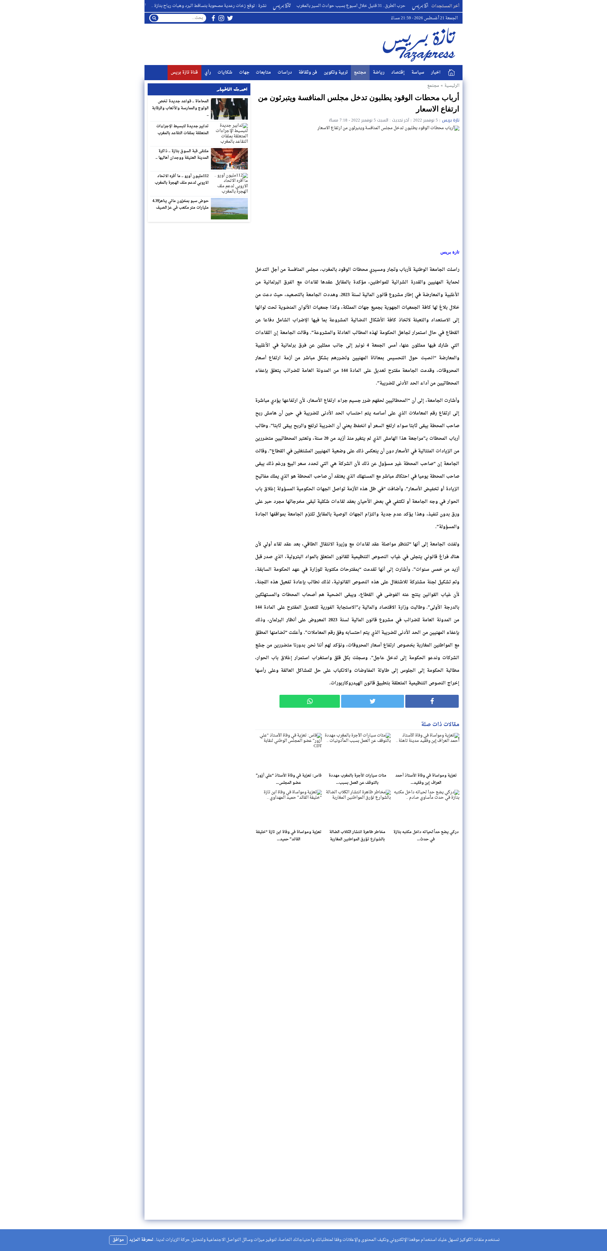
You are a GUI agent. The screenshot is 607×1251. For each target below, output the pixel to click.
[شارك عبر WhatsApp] (309, 701)
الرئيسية (451, 72)
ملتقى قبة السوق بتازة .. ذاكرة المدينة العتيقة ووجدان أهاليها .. (182, 155)
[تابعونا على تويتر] (230, 18)
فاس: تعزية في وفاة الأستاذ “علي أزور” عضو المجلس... (289, 779)
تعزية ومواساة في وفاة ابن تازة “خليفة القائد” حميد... (288, 836)
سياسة (417, 72)
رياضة (378, 72)
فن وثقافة (307, 72)
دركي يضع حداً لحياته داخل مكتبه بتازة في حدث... (426, 836)
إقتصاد (398, 72)
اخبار (435, 72)
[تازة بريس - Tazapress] (420, 44)
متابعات (263, 72)
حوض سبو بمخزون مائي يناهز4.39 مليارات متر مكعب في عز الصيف (180, 204)
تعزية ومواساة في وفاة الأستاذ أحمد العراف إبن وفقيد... (426, 779)
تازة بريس (450, 120)
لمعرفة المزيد (141, 1240)
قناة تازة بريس (184, 72)
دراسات (285, 72)
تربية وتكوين (336, 72)
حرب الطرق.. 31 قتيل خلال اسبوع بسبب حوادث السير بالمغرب (380, 6)
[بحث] (154, 18)
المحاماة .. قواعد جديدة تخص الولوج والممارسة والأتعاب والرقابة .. (180, 108)
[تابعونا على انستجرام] (221, 18)
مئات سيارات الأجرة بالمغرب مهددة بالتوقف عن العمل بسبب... (357, 779)
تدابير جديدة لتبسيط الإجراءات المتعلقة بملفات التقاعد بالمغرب (182, 130)
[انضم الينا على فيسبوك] (213, 18)
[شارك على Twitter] (372, 701)
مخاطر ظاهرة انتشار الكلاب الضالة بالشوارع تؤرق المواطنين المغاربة (357, 836)
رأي (208, 72)
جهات (244, 72)
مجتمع (360, 72)
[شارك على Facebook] (432, 701)
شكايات (225, 72)
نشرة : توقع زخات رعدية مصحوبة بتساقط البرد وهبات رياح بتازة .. (238, 6)
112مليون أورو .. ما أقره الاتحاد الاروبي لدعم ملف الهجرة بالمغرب (182, 180)
